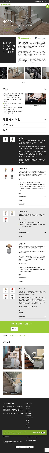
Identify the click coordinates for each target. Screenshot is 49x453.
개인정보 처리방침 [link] (6, 436)
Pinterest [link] (26, 335)
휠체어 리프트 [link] (28, 411)
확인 (43, 432)
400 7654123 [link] (33, 440)
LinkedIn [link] (21, 335)
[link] (47, 6)
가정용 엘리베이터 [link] (29, 415)
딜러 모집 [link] (27, 424)
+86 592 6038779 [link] (33, 437)
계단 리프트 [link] (27, 406)
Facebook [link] (16, 335)
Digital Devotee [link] (10, 442)
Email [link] (11, 335)
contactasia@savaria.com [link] (39, 1)
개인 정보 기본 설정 (36, 432)
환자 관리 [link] (27, 420)
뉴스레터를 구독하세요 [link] (7, 1)
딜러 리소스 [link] (27, 427)
